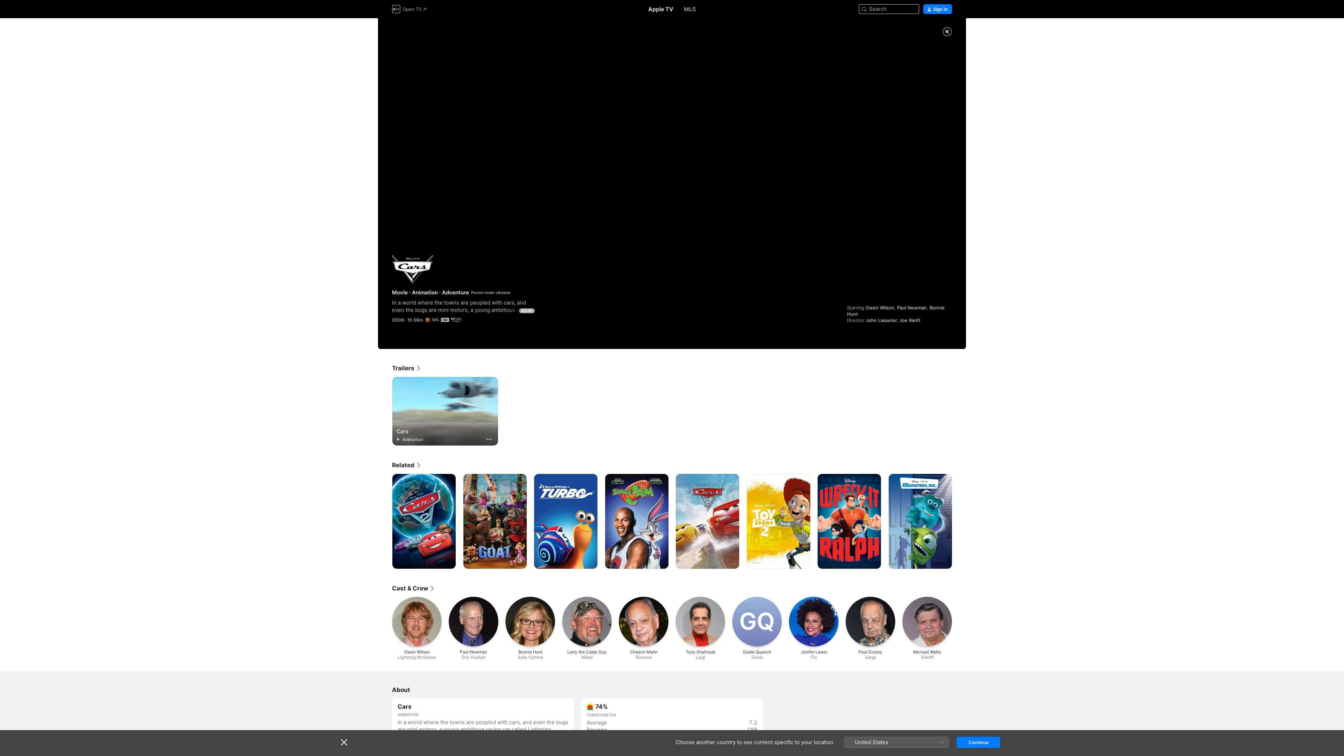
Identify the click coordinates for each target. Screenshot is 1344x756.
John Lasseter (881, 320)
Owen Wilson (880, 307)
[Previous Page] (385, 521)
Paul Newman (912, 307)
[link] (406, 368)
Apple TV (660, 9)
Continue (978, 742)
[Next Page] (959, 521)
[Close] (344, 742)
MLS (690, 9)
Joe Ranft (909, 320)
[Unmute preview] (947, 32)
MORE (527, 310)
